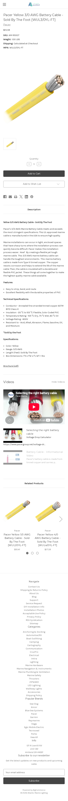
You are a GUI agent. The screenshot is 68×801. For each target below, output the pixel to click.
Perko (34, 734)
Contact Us (34, 586)
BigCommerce (39, 790)
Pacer (34, 714)
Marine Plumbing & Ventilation (34, 672)
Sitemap (34, 623)
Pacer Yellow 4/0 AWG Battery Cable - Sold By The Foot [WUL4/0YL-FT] (48, 540)
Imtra (34, 658)
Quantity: (34, 158)
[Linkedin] (26, 196)
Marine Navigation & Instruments (34, 668)
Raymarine (34, 720)
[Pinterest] (31, 196)
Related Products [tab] (34, 483)
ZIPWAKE (34, 682)
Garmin (34, 717)
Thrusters (34, 678)
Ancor (34, 707)
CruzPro (34, 652)
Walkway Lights (34, 688)
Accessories (34, 692)
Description (34, 209)
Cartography (34, 645)
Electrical (34, 655)
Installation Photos (34, 610)
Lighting (34, 662)
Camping (34, 642)
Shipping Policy (34, 695)
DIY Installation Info (34, 606)
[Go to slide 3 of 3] (37, 553)
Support (34, 600)
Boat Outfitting (34, 638)
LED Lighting (34, 685)
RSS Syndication (34, 620)
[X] (21, 196)
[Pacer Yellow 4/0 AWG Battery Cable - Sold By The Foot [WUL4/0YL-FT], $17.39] (47, 509)
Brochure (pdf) (11, 366)
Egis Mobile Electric (34, 727)
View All (34, 737)
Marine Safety (34, 675)
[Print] (15, 196)
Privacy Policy (34, 616)
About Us (34, 593)
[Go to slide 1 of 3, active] (27, 553)
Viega (34, 724)
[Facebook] (4, 196)
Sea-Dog (34, 703)
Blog (34, 596)
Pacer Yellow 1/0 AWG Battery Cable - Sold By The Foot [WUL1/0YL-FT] (17, 540)
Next (61, 519)
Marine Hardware (34, 665)
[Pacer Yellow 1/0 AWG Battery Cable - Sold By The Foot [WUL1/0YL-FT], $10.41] (17, 509)
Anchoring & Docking (34, 632)
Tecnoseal (34, 730)
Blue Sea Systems (34, 710)
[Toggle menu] (4, 4)
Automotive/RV (34, 635)
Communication (34, 648)
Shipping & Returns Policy (34, 590)
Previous (4, 519)
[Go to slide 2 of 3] (32, 553)
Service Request (34, 603)
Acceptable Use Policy (34, 613)
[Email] (10, 196)
